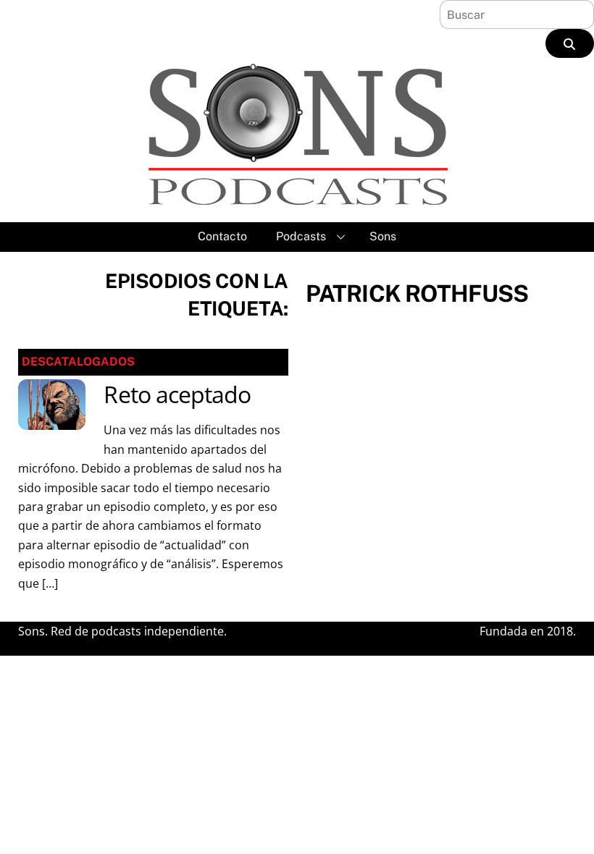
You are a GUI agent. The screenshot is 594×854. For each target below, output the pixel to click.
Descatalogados (78, 361)
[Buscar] (569, 43)
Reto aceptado (177, 394)
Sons (382, 236)
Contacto (222, 236)
